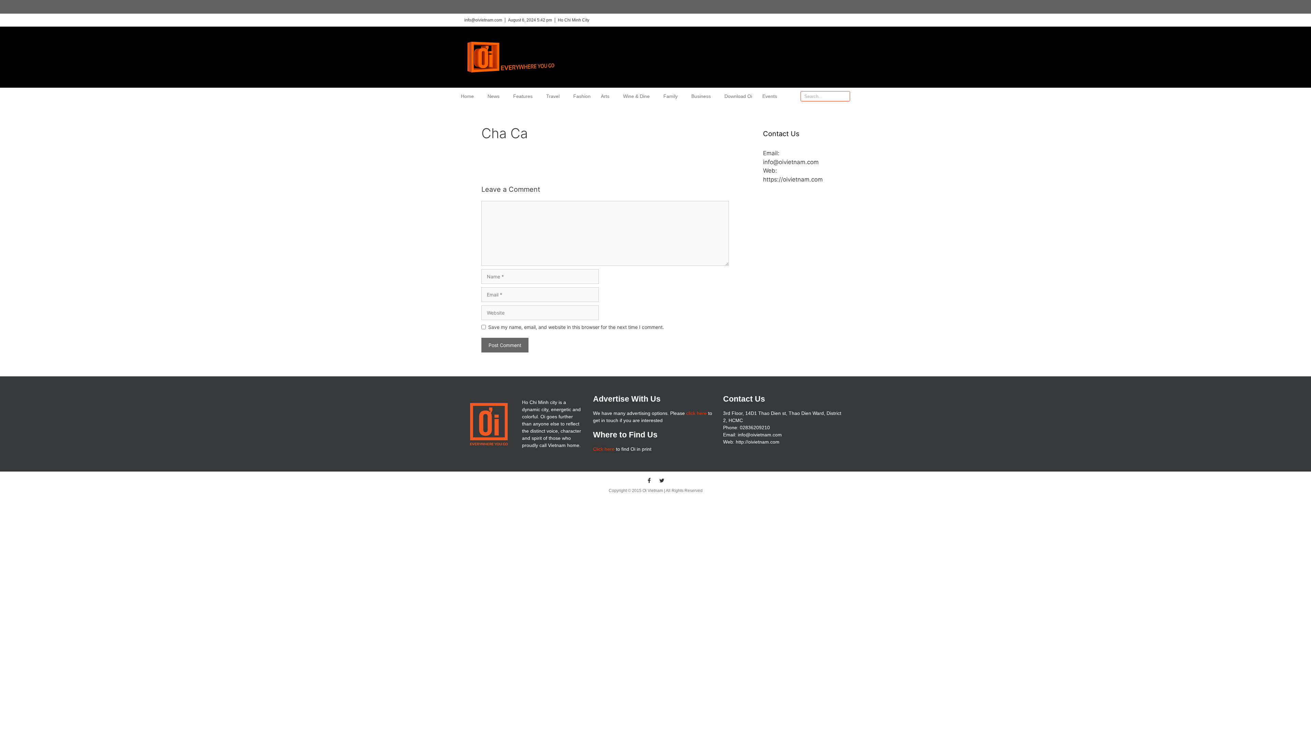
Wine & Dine (636, 96)
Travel (553, 96)
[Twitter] (662, 480)
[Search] (845, 96)
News (493, 96)
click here (696, 413)
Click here (604, 449)
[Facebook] (649, 480)
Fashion (582, 96)
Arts (605, 96)
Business (701, 96)
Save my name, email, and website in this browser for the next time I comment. (576, 327)
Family (670, 96)
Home (467, 96)
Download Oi (738, 96)
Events (769, 96)
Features (523, 96)
